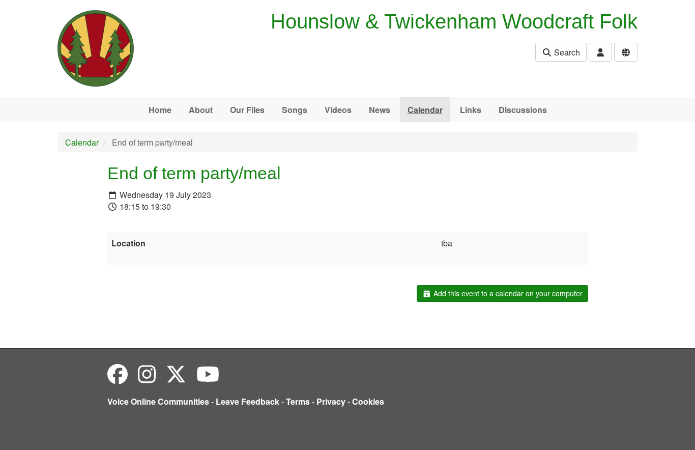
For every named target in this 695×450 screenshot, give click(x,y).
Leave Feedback (247, 401)
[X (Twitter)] (176, 373)
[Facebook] (117, 373)
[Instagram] (147, 373)
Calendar (425, 110)
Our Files (247, 110)
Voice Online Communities (158, 401)
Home (160, 110)
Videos (338, 110)
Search (566, 52)
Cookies (368, 401)
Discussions (523, 110)
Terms (298, 401)
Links (470, 110)
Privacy (330, 401)
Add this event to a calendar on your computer (507, 293)
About (201, 110)
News (379, 110)
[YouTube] (207, 373)
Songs (294, 110)
